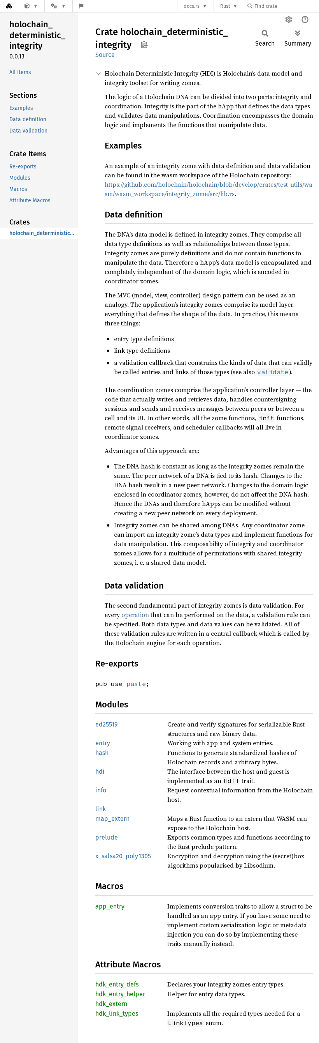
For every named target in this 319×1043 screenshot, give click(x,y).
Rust (225, 6)
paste (136, 684)
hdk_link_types (116, 1013)
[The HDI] (31, 6)
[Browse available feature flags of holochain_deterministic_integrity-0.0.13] (81, 6)
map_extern (112, 818)
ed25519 (106, 724)
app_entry (109, 906)
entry (102, 743)
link (100, 809)
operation (135, 614)
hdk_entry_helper (120, 994)
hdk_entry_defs (116, 984)
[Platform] (58, 6)
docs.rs (192, 6)
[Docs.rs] (9, 6)
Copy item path (144, 44)
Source (105, 54)
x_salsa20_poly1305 (123, 856)
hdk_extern (111, 1004)
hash (102, 753)
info (100, 790)
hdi (100, 771)
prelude (106, 837)
